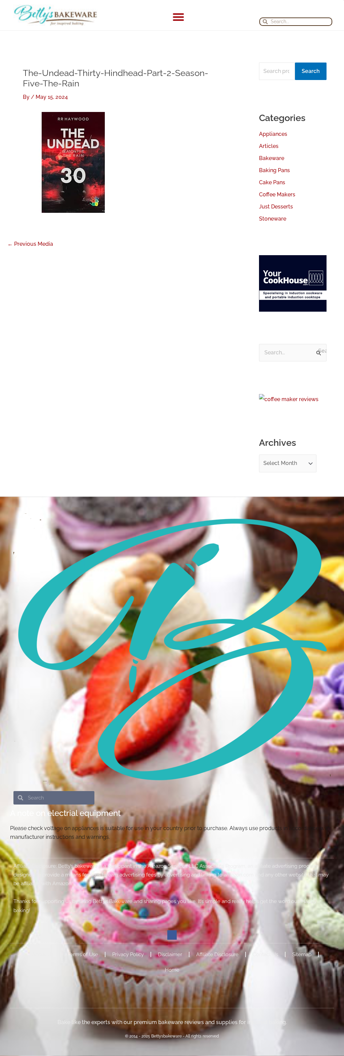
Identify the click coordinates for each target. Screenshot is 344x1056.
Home (172, 970)
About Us (42, 954)
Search (311, 71)
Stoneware (272, 219)
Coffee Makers (277, 194)
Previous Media (30, 244)
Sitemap (301, 954)
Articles (268, 146)
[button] (178, 17)
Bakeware (271, 158)
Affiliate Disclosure (217, 954)
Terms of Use (83, 954)
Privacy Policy (128, 954)
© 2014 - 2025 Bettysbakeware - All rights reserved (172, 1036)
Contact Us (265, 954)
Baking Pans (274, 170)
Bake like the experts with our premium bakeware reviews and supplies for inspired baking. (172, 1022)
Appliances (273, 134)
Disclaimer (170, 954)
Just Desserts (276, 206)
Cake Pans (272, 182)
